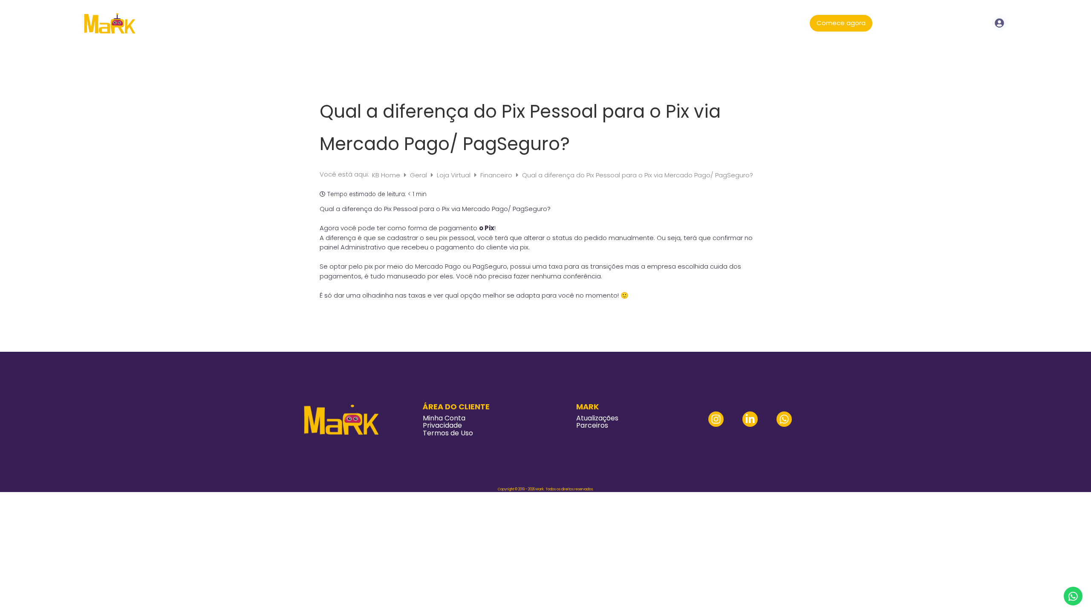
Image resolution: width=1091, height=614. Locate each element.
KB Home (387, 175)
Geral (419, 175)
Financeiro (497, 175)
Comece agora (841, 22)
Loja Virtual (454, 175)
